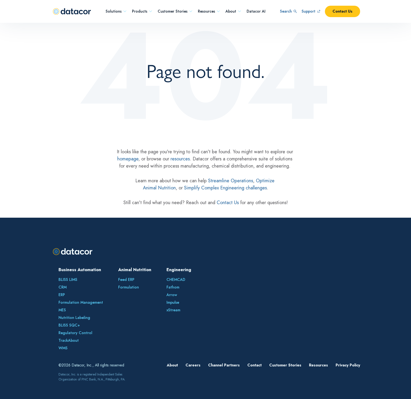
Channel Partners (224, 365)
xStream (173, 310)
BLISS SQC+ (69, 325)
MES (62, 310)
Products (139, 11)
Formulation (128, 287)
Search (286, 11)
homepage (127, 158)
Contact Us (342, 11)
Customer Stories (172, 11)
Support (308, 11)
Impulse (172, 302)
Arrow (171, 295)
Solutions (114, 11)
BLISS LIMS (68, 279)
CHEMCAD (175, 279)
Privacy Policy (348, 365)
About (230, 11)
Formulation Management (81, 302)
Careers (193, 365)
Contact (254, 365)
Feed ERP (126, 279)
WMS (63, 348)
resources (180, 158)
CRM (63, 287)
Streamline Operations (230, 180)
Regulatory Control (75, 333)
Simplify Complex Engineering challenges (225, 187)
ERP (62, 295)
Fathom (172, 287)
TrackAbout (69, 340)
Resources (206, 11)
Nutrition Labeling (74, 317)
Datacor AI (256, 11)
